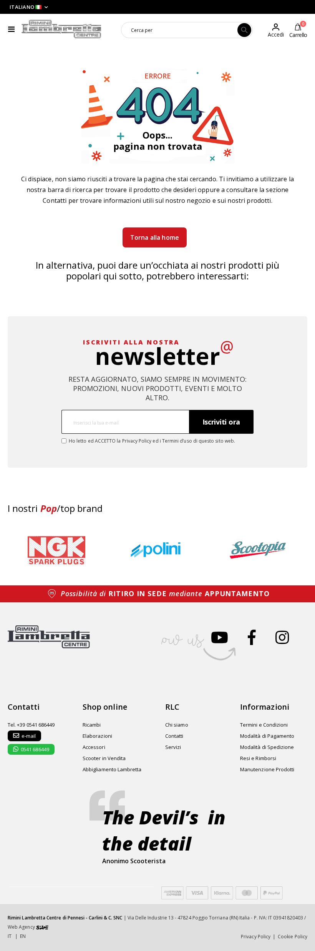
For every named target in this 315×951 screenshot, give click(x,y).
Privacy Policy (137, 441)
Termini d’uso (177, 441)
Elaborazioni (97, 735)
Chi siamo (176, 724)
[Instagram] (282, 637)
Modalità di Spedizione (267, 747)
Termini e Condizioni (264, 724)
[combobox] (186, 30)
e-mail (29, 735)
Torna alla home (154, 237)
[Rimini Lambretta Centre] (61, 29)
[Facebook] (252, 637)
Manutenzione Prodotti (267, 769)
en (23, 936)
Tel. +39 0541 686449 (31, 724)
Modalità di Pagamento (267, 735)
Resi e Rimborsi (258, 758)
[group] (56, 550)
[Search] (244, 30)
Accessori (94, 747)
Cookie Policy (292, 936)
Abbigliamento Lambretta (112, 769)
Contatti (54, 200)
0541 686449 (35, 749)
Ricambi (92, 724)
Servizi (173, 747)
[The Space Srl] (42, 927)
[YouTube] (219, 637)
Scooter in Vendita (104, 758)
